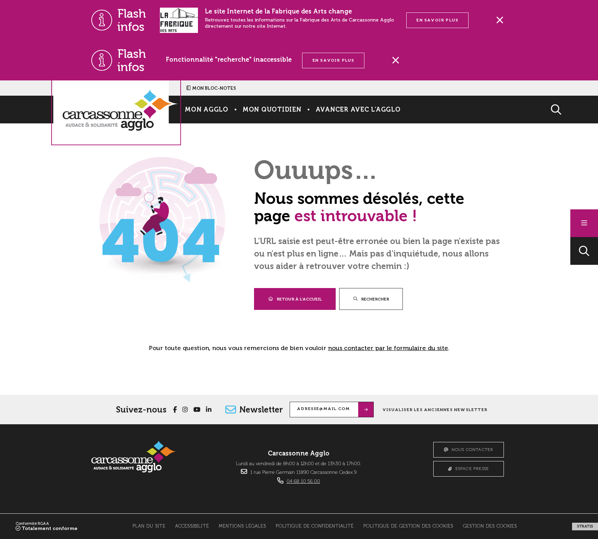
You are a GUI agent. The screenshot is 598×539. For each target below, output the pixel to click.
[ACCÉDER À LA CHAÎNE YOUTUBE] (196, 410)
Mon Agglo (206, 109)
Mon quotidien (272, 109)
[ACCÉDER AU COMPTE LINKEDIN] (208, 410)
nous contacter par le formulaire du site (388, 348)
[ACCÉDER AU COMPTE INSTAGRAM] (185, 410)
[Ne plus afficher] (500, 20)
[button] (584, 251)
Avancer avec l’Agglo (358, 109)
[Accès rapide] (584, 223)
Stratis (585, 526)
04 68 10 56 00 (303, 481)
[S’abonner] (366, 409)
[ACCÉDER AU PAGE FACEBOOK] (175, 410)
